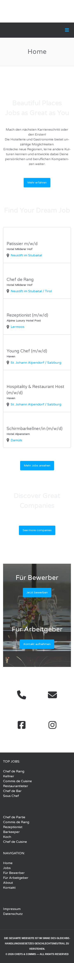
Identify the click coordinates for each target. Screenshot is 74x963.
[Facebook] (21, 725)
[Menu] (67, 30)
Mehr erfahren (37, 182)
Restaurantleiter (15, 786)
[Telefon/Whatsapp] (21, 695)
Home (8, 863)
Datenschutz (13, 914)
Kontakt (9, 888)
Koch (7, 837)
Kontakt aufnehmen (37, 644)
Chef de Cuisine (15, 842)
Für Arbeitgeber (15, 878)
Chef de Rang (13, 771)
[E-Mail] (52, 695)
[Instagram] (52, 725)
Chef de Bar (12, 791)
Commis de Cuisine (17, 781)
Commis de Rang (16, 822)
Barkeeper (11, 832)
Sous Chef (11, 796)
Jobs (7, 868)
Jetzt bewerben (37, 592)
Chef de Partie (14, 817)
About (8, 883)
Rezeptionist (12, 827)
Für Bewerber (14, 873)
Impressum (12, 909)
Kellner (8, 776)
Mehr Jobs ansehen (37, 465)
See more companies (37, 530)
